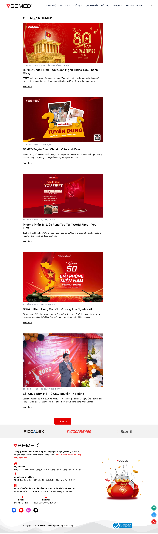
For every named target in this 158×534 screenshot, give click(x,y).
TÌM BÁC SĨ (129, 6)
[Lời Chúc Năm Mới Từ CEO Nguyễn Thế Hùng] (63, 360)
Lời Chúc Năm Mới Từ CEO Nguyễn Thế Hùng (53, 393)
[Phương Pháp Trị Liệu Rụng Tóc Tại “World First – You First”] (63, 196)
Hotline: (46, 500)
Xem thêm (27, 86)
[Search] (152, 6)
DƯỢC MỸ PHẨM (91, 6)
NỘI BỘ (59, 65)
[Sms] (35, 510)
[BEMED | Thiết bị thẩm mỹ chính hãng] (21, 5)
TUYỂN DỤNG (46, 145)
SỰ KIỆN (44, 220)
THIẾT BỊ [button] (76, 6)
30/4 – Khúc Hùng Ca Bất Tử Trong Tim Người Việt (57, 309)
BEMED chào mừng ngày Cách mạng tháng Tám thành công (60, 71)
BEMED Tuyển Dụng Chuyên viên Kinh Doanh (53, 149)
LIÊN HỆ (139, 6)
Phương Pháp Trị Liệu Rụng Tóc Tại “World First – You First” (59, 226)
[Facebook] (14, 510)
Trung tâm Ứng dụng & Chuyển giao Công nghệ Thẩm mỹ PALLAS (44, 488)
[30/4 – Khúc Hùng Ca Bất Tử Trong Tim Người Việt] (63, 277)
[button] (16, 431)
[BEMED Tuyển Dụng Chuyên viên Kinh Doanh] (63, 119)
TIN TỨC (116, 6)
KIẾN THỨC (105, 6)
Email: (21, 500)
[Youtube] (21, 510)
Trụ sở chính (19, 466)
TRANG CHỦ (51, 6)
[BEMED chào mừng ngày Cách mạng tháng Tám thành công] (63, 43)
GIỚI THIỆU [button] (63, 6)
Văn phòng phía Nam (24, 477)
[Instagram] (28, 510)
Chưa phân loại (48, 65)
